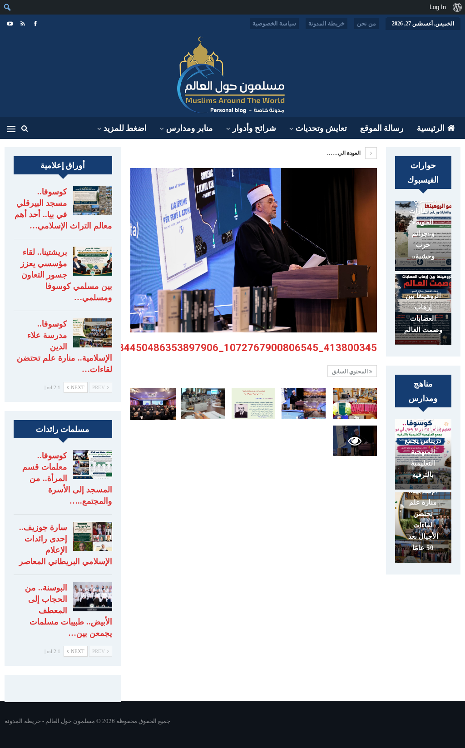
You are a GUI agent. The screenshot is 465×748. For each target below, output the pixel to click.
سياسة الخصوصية (274, 23)
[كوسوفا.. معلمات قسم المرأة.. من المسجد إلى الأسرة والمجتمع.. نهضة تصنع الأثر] (92, 464)
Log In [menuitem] (438, 7)
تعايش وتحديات (321, 128)
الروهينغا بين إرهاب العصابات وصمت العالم (423, 312)
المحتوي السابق (350, 371)
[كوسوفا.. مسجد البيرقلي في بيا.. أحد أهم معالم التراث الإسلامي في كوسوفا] (92, 200)
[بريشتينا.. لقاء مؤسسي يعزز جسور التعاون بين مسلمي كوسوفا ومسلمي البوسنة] (92, 261)
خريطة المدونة (326, 23)
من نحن (366, 23)
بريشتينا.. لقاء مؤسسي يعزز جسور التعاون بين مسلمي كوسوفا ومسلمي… (66, 275)
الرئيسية (431, 128)
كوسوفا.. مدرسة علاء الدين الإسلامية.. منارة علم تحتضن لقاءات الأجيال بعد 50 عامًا (423, 502)
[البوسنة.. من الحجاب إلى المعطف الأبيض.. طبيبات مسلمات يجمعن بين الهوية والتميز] (92, 596)
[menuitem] (457, 7)
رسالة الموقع (382, 128)
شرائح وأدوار (254, 128)
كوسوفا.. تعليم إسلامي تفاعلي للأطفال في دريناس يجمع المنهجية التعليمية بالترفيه (423, 434)
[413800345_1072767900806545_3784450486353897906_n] (355, 403)
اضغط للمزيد (125, 128)
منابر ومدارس (189, 128)
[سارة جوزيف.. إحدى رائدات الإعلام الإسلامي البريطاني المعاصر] (92, 536)
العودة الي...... (344, 153)
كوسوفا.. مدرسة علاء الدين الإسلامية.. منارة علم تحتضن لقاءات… (64, 346)
